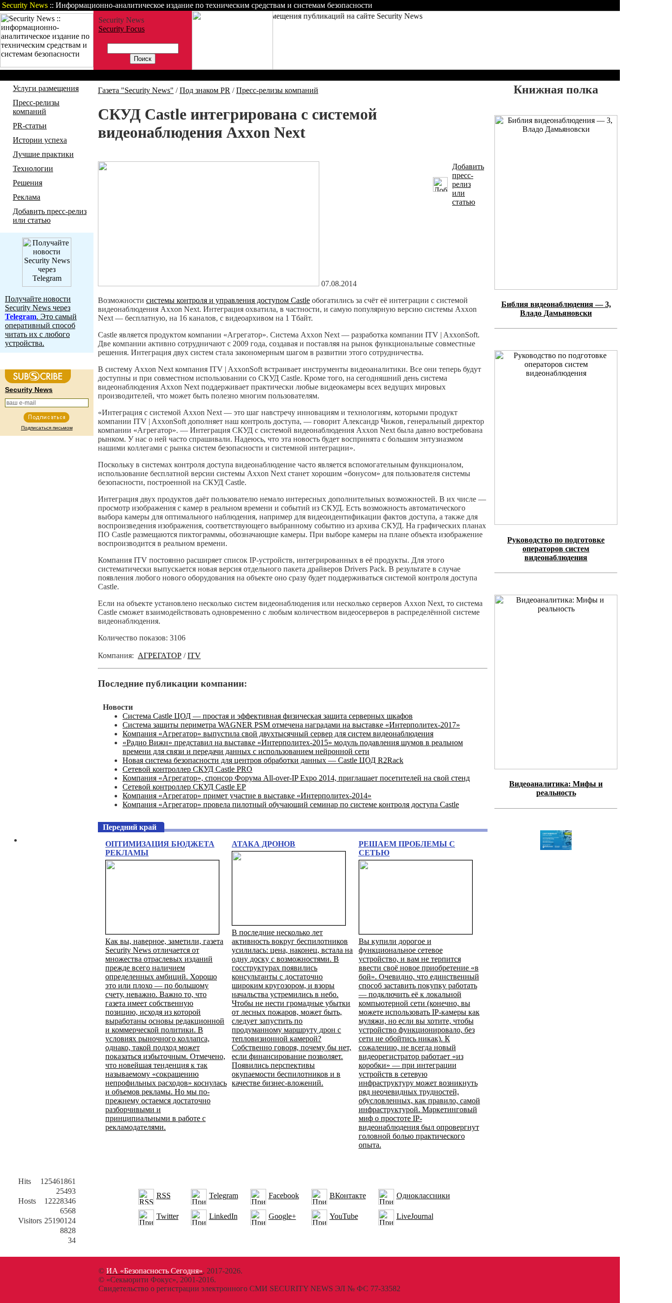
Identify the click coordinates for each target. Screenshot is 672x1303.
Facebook (284, 1195)
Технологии (33, 168)
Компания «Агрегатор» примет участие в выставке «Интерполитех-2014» (246, 795)
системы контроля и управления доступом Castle (228, 300)
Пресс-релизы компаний (36, 107)
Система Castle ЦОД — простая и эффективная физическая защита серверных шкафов (267, 716)
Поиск (494, 5)
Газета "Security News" (136, 90)
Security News (29, 390)
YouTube (344, 1216)
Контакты (537, 5)
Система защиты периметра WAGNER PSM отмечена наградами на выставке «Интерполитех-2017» (291, 725)
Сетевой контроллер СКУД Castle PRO (187, 769)
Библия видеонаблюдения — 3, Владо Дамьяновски (556, 308)
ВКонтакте (348, 1195)
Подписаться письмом (47, 427)
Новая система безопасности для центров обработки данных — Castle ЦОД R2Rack (262, 760)
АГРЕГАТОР (160, 655)
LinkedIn (223, 1216)
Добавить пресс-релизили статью (468, 184)
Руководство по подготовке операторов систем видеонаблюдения (556, 549)
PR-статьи (30, 125)
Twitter (167, 1216)
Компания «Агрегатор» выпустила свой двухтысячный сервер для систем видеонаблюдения (277, 733)
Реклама (26, 197)
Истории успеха (40, 140)
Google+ (282, 1216)
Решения (27, 183)
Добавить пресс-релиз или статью (50, 215)
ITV (194, 655)
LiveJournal (415, 1216)
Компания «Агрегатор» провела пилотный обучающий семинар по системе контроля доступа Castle (290, 804)
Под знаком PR (205, 90)
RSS (163, 1195)
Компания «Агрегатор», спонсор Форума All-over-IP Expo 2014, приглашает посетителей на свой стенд (296, 778)
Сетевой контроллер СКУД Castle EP (184, 787)
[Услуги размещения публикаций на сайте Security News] (232, 67)
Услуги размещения (46, 88)
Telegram (223, 1195)
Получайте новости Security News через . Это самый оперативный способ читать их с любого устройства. (41, 321)
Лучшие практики (43, 154)
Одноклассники (423, 1195)
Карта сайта (589, 5)
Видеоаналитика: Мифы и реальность (556, 788)
